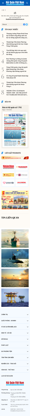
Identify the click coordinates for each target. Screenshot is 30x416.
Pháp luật (4, 345)
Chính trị (4, 314)
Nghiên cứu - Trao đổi (8, 363)
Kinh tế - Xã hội (6, 333)
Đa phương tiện (6, 351)
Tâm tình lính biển (7, 357)
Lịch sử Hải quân (7, 376)
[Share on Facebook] (24, 24)
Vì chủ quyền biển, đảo (8, 327)
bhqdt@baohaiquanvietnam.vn (15, 19)
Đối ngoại (4, 339)
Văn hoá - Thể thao (7, 370)
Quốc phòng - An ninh (8, 320)
